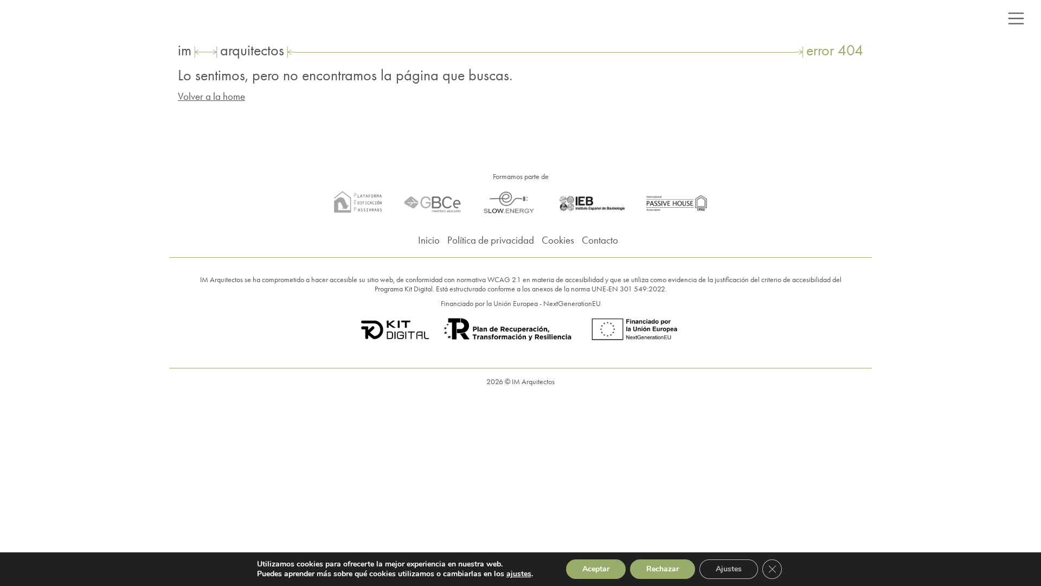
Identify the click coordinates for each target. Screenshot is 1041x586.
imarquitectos (231, 50)
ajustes (518, 574)
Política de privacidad (490, 240)
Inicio (429, 240)
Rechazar (662, 569)
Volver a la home (211, 96)
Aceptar (595, 569)
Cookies (558, 240)
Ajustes (729, 569)
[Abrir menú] (1016, 18)
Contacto (600, 240)
